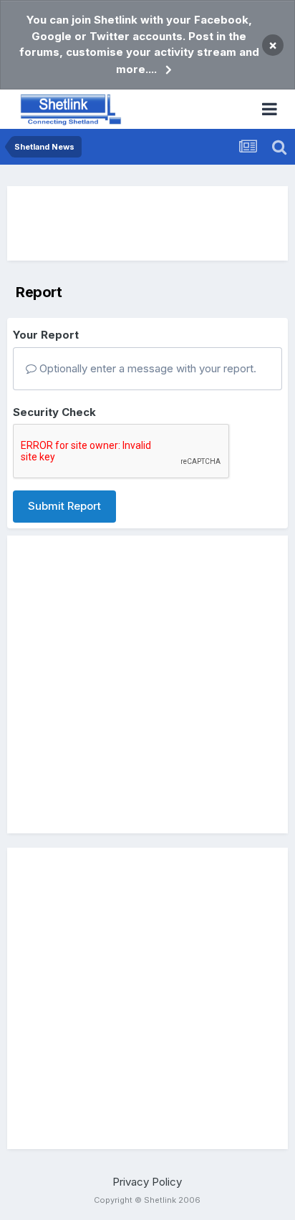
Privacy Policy (147, 1181)
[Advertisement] (147, 223)
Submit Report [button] (64, 506)
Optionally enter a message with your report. (146, 368)
